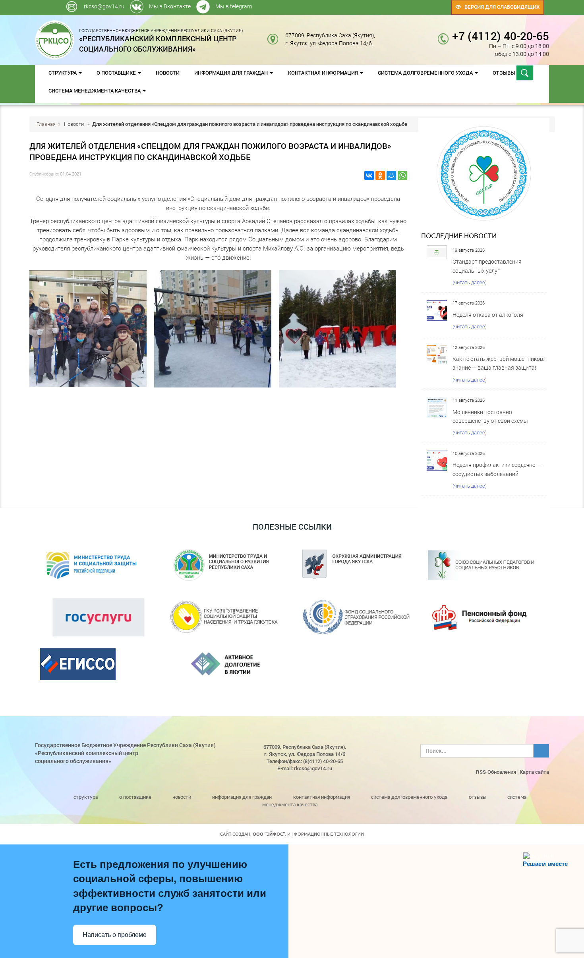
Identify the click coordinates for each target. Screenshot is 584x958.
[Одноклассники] (380, 175)
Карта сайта (534, 772)
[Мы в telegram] (392, 4)
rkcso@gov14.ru (104, 6)
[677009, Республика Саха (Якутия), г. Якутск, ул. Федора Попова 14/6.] (381, 35)
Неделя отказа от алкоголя (488, 314)
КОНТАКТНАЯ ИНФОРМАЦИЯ (323, 72)
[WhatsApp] (402, 175)
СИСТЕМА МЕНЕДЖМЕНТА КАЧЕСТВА (95, 90)
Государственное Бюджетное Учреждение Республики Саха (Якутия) (161, 40)
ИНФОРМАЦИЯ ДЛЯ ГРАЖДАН (231, 72)
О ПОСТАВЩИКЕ (117, 72)
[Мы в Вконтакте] (390, 4)
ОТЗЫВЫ (504, 72)
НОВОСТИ (168, 72)
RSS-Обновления (496, 772)
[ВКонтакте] (369, 175)
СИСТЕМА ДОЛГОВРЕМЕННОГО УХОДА (426, 72)
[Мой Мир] (391, 175)
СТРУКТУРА (63, 72)
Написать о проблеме (115, 934)
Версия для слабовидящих (500, 7)
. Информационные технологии (308, 834)
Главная (46, 124)
